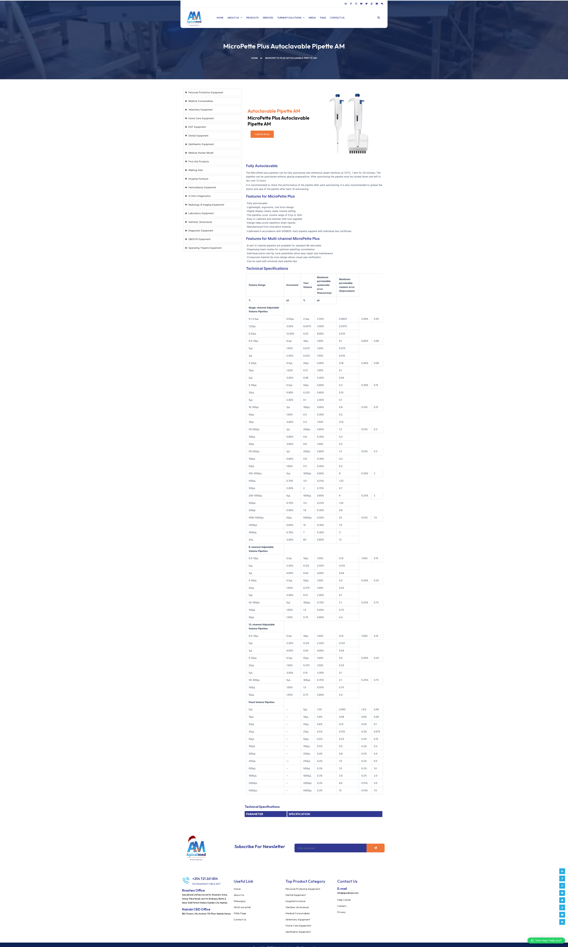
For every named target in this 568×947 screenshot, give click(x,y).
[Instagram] (562, 886)
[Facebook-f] (562, 878)
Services (268, 17)
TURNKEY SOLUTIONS (289, 17)
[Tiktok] (562, 907)
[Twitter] (562, 900)
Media (312, 17)
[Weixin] (562, 922)
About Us (233, 17)
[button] (378, 17)
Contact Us (337, 17)
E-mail (342, 889)
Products (252, 17)
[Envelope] (562, 915)
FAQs (323, 17)
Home (220, 17)
